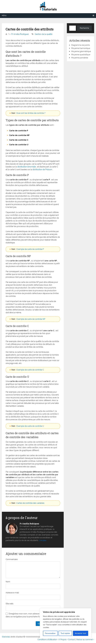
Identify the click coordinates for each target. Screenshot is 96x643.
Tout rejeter (65, 633)
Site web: (9, 604)
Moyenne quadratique (80, 54)
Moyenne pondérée (79, 58)
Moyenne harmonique (80, 48)
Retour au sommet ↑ (85, 639)
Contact (72, 639)
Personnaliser (50, 633)
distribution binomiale (26, 167)
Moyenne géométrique (81, 51)
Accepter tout (80, 633)
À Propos (62, 639)
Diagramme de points (80, 45)
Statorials (6, 637)
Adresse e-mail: (12, 593)
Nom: (8, 582)
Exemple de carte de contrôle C (30, 370)
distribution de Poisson (42, 169)
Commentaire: (12, 559)
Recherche (84, 28)
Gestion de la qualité (43, 34)
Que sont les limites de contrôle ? (31, 113)
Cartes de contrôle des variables (30, 503)
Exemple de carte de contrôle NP (31, 319)
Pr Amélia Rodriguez (20, 34)
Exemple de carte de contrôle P (30, 249)
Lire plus (42, 540)
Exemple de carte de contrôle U (30, 426)
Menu (4, 15)
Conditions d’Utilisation (47, 639)
